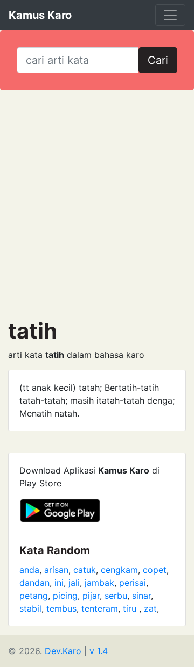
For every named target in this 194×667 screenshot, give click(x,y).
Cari (158, 60)
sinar (141, 595)
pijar (91, 595)
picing (65, 595)
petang (33, 595)
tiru (131, 608)
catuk (84, 569)
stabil (30, 608)
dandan (34, 582)
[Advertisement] (97, 204)
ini (59, 582)
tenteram (99, 608)
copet (155, 569)
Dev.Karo (63, 651)
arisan (56, 569)
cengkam (119, 569)
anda (29, 569)
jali (74, 582)
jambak (99, 582)
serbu (116, 595)
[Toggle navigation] (170, 15)
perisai (132, 582)
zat (150, 608)
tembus (61, 608)
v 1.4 (98, 651)
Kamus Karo (40, 15)
